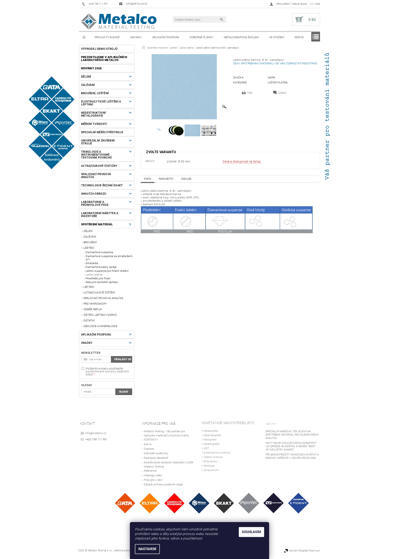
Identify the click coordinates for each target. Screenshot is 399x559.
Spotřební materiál (97, 224)
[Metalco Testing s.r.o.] (118, 21)
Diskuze (186, 178)
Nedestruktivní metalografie (93, 114)
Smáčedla (92, 263)
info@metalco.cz (95, 433)
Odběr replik (93, 309)
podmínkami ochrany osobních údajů (107, 373)
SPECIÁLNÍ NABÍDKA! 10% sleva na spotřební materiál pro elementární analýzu (292, 434)
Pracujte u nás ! (153, 479)
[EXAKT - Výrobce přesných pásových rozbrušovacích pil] (224, 502)
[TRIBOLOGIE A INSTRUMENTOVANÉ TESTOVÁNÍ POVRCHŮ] (199, 502)
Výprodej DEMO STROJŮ (99, 48)
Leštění (89, 247)
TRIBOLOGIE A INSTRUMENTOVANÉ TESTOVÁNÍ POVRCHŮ (96, 154)
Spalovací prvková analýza (96, 175)
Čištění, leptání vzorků (100, 314)
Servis (299, 37)
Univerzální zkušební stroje (98, 142)
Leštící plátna (94, 274)
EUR (318, 4)
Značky (87, 342)
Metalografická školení (241, 37)
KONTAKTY (151, 439)
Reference (150, 470)
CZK (312, 3)
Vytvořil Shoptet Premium (304, 550)
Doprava (149, 448)
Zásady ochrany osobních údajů (163, 484)
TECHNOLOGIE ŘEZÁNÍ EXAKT (102, 185)
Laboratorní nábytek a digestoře (99, 214)
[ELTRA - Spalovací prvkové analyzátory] (149, 502)
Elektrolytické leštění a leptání (101, 103)
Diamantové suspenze (99, 252)
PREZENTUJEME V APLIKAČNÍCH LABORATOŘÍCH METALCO (104, 58)
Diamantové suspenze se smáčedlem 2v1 (109, 258)
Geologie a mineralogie (100, 326)
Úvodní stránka (84, 37)
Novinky (136, 37)
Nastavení (147, 549)
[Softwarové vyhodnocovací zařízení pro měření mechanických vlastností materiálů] (248, 502)
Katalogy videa (153, 475)
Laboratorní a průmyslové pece (95, 203)
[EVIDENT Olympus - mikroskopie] (298, 502)
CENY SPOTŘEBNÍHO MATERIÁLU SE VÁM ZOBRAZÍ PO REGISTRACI (276, 63)
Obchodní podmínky (156, 453)
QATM (271, 77)
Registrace (300, 4)
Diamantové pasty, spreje (101, 267)
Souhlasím (251, 532)
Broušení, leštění (95, 93)
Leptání (89, 286)
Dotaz (282, 92)
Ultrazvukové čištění (99, 292)
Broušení (90, 242)
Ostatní (89, 320)
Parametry (166, 178)
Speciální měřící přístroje (102, 132)
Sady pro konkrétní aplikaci (102, 282)
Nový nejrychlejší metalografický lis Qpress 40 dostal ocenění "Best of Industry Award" (291, 446)
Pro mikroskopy (95, 303)
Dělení (86, 76)
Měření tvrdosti (94, 124)
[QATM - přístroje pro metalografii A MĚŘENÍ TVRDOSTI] (125, 502)
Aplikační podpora (165, 37)
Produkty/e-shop (107, 37)
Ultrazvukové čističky (99, 165)
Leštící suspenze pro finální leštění (107, 270)
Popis (147, 178)
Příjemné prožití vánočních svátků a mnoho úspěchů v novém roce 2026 (292, 456)
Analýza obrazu (93, 193)
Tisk (249, 92)
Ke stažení (276, 37)
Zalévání (88, 85)
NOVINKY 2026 (91, 68)
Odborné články (201, 37)
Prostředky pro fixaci (98, 278)
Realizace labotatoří (156, 457)
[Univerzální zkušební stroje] (273, 502)
